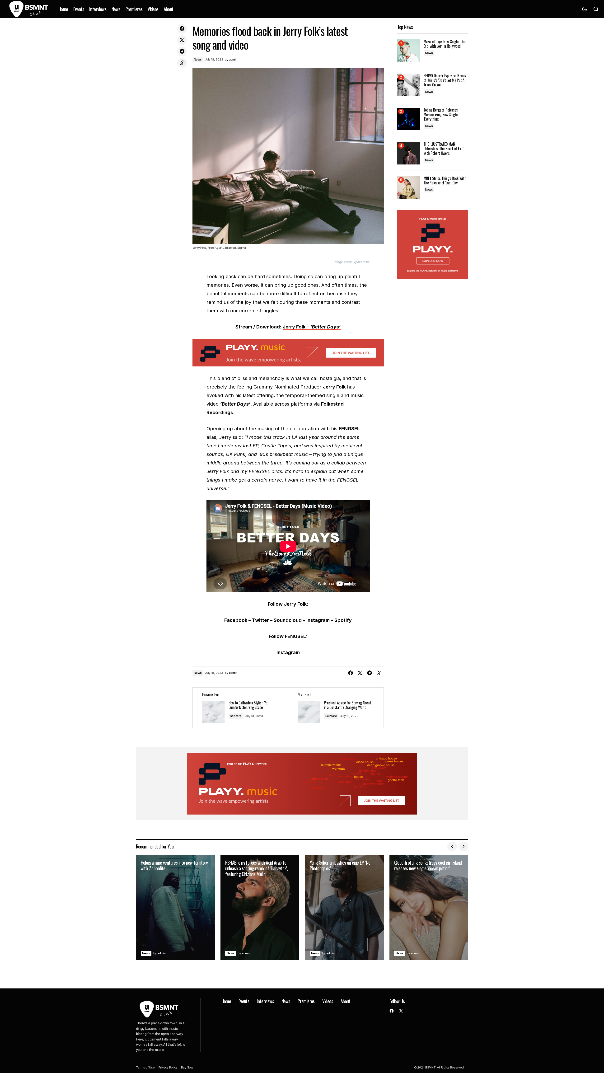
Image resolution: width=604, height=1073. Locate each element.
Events (244, 1001)
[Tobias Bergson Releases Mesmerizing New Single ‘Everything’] (408, 119)
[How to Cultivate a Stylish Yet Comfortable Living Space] (240, 708)
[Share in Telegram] (182, 51)
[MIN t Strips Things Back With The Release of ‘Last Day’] (408, 187)
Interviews (265, 1001)
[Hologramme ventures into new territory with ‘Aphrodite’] (175, 907)
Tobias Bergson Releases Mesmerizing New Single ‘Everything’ (441, 115)
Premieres (306, 1001)
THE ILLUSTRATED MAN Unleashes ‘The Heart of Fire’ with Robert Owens (444, 149)
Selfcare (236, 716)
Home (226, 1001)
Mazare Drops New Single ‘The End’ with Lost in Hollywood (444, 43)
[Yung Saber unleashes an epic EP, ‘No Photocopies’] (344, 907)
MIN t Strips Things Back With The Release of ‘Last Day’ (445, 180)
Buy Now (187, 1067)
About (345, 1001)
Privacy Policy (168, 1067)
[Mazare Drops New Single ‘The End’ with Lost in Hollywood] (408, 50)
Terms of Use (145, 1067)
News (198, 59)
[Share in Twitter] (182, 40)
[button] (584, 9)
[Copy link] (182, 63)
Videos (327, 1001)
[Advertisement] (288, 352)
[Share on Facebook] (182, 28)
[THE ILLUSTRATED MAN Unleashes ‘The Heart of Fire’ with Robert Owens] (408, 153)
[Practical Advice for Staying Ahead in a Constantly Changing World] (336, 708)
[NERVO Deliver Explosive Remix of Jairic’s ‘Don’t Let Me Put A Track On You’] (408, 85)
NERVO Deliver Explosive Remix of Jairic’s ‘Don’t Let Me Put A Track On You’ (445, 80)
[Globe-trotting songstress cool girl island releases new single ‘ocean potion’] (428, 907)
